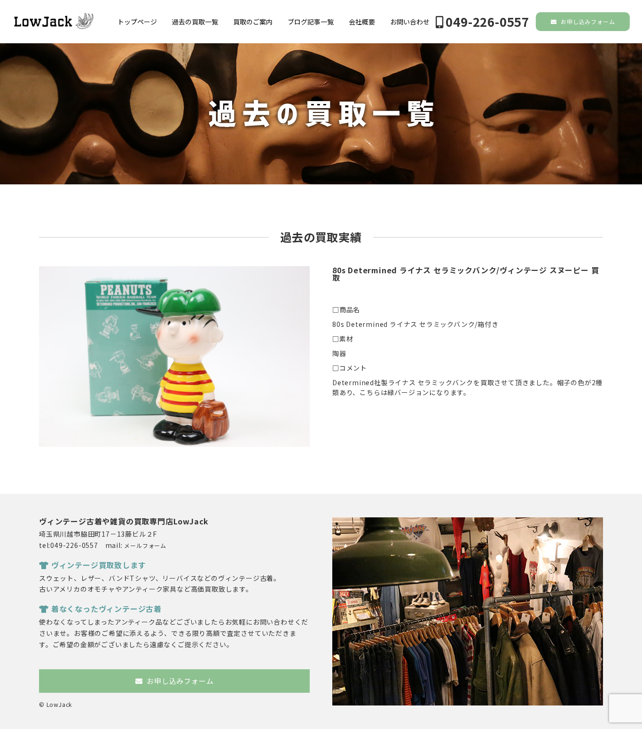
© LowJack (55, 704)
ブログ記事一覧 (311, 21)
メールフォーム (145, 545)
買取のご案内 (253, 21)
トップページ (137, 21)
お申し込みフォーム (587, 21)
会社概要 (362, 21)
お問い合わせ (410, 21)
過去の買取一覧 (195, 21)
